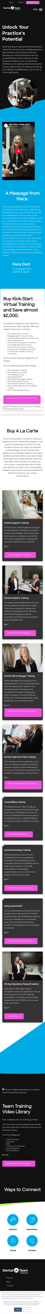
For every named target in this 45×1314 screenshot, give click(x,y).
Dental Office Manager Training (22, 711)
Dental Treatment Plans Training (22, 784)
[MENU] (41, 10)
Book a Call (32, 2)
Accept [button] (18, 1309)
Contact (9, 1286)
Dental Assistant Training (19, 633)
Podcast (9, 1278)
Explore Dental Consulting (18, 1164)
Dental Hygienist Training (19, 555)
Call (11, 2)
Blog (8, 1282)
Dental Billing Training (17, 834)
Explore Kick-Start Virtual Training (22, 398)
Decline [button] (27, 1309)
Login (20, 2)
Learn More (13, 1016)
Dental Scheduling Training (20, 888)
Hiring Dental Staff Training (20, 941)
